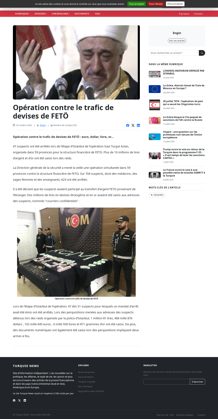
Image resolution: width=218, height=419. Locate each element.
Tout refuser (156, 3)
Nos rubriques (85, 386)
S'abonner (197, 381)
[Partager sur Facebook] (127, 125)
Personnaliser (175, 3)
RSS (172, 415)
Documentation (85, 376)
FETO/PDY (158, 195)
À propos (184, 13)
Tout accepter (136, 3)
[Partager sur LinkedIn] (138, 125)
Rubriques (22, 13)
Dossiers (40, 13)
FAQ (97, 13)
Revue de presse (86, 372)
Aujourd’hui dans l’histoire (91, 391)
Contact (198, 13)
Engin (43, 125)
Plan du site (162, 415)
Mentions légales (184, 415)
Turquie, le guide (86, 381)
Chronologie (60, 13)
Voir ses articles (177, 40)
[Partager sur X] (133, 125)
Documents (82, 13)
